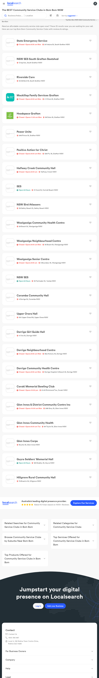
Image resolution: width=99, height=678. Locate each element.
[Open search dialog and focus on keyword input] (4, 15)
